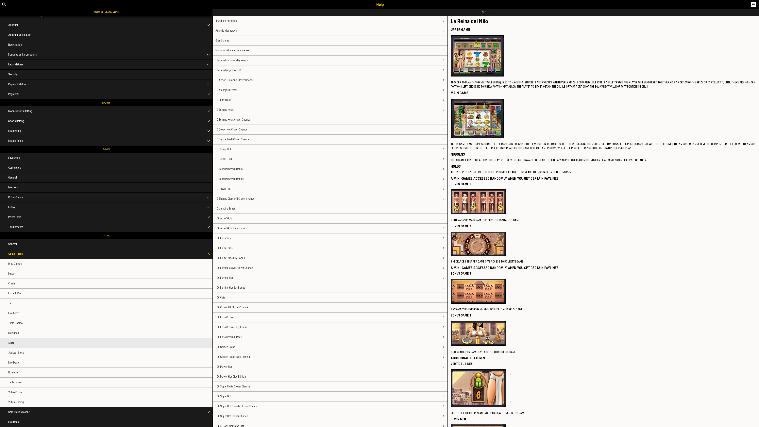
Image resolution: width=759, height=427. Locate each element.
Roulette (13, 372)
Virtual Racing (16, 402)
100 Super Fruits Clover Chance (232, 386)
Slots (11, 342)
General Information (106, 12)
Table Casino (15, 323)
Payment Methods (18, 84)
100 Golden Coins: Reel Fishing (232, 356)
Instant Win (14, 293)
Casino (106, 235)
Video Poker (15, 392)
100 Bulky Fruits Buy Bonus (230, 258)
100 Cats (220, 297)
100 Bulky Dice (223, 238)
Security (12, 74)
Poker (106, 149)
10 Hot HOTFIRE (224, 159)
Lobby (11, 207)
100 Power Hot (223, 366)
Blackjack (13, 332)
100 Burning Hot (224, 277)
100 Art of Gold (223, 218)
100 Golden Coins (225, 347)
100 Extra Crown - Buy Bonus (231, 327)
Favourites (14, 157)
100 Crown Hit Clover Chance (231, 307)
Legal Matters (15, 64)
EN (753, 4)
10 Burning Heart (224, 109)
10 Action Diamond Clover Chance (234, 80)
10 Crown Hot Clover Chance (231, 129)
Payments (14, 94)
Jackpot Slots (16, 352)
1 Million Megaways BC (228, 70)
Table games (15, 382)
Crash (11, 283)
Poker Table (14, 217)
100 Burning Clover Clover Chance (234, 267)
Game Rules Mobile (19, 412)
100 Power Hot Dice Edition (230, 376)
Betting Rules (15, 140)
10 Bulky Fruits (223, 99)
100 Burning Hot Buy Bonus (230, 287)
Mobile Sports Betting (20, 111)
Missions (13, 187)
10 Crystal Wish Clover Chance (232, 139)
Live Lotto (13, 313)
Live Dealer (14, 362)
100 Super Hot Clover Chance (231, 416)
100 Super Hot (223, 396)
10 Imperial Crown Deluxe (229, 169)
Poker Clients (15, 197)
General (12, 177)
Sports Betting (16, 121)
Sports (106, 102)
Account (13, 24)
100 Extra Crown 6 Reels (229, 337)
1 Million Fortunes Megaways (231, 60)
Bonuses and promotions (22, 54)
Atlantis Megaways (226, 30)
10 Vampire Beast (225, 208)
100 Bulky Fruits (224, 248)
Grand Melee (222, 40)
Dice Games (15, 263)
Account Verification (19, 34)
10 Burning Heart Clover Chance (232, 119)
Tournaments (15, 227)
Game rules (14, 167)
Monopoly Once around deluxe (232, 50)
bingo (11, 273)
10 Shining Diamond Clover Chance (235, 198)
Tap (10, 303)
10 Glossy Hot (223, 149)
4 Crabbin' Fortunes (226, 20)
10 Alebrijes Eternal (226, 90)
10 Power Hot (223, 188)
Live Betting (14, 130)
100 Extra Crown (224, 317)
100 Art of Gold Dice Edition (230, 228)
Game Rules (15, 253)
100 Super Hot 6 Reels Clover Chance (236, 406)
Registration (15, 44)
